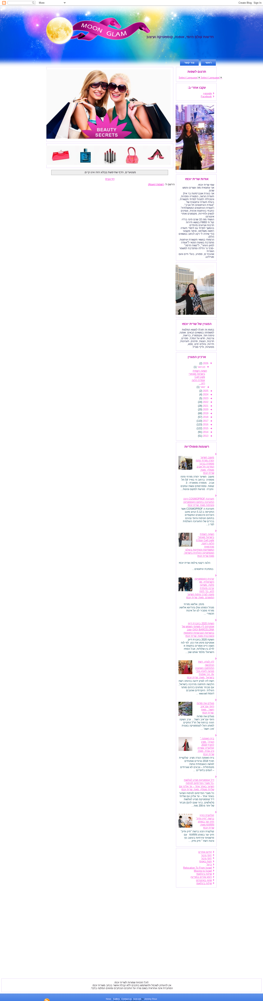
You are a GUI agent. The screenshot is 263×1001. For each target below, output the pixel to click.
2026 (205, 363)
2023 (205, 398)
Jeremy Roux (150, 999)
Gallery (116, 999)
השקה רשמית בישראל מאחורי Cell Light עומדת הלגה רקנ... (198, 377)
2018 (205, 417)
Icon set (137, 999)
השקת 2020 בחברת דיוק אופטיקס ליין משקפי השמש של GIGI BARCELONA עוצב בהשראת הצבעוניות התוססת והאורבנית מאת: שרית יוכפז (198, 629)
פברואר (201, 367)
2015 (205, 428)
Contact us (126, 999)
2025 (205, 390)
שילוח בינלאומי (204, 873)
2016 (205, 424)
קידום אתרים (205, 852)
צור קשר (189, 62)
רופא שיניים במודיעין (201, 877)
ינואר (202, 387)
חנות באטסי (205, 861)
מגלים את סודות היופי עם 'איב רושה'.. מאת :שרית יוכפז (205, 708)
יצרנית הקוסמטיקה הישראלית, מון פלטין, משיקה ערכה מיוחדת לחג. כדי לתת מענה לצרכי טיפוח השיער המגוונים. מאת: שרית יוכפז (200, 588)
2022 (205, 402)
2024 (205, 394)
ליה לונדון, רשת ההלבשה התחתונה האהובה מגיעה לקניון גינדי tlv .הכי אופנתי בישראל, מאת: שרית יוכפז (200, 669)
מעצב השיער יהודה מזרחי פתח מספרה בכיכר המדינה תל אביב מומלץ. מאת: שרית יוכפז (205, 465)
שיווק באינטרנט (204, 880)
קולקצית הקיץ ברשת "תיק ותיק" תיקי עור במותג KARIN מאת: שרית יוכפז (205, 821)
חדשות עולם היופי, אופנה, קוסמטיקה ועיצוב (180, 37)
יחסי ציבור (206, 855)
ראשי (208, 62)
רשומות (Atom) (156, 184)
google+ (207, 93)
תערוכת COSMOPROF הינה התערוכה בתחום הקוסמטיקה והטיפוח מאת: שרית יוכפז (198, 502)
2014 (205, 432)
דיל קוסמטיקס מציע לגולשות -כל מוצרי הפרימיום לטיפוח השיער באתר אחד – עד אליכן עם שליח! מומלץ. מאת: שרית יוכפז (196, 785)
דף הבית (109, 179)
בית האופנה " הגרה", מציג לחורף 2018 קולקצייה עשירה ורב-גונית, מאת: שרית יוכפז (206, 746)
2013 (205, 435)
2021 (205, 405)
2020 (205, 409)
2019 (205, 413)
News (108, 999)
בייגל (209, 864)
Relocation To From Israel (197, 867)
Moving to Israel (203, 870)
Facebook (206, 96)
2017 (205, 420)
